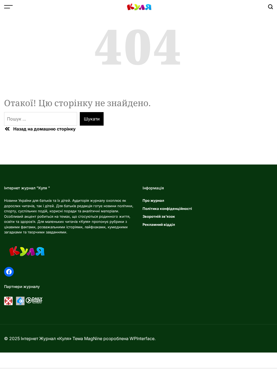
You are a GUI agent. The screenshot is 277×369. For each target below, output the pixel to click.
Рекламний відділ (159, 224)
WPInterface (142, 338)
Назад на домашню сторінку (44, 129)
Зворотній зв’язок (159, 216)
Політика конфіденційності (167, 208)
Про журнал (153, 200)
